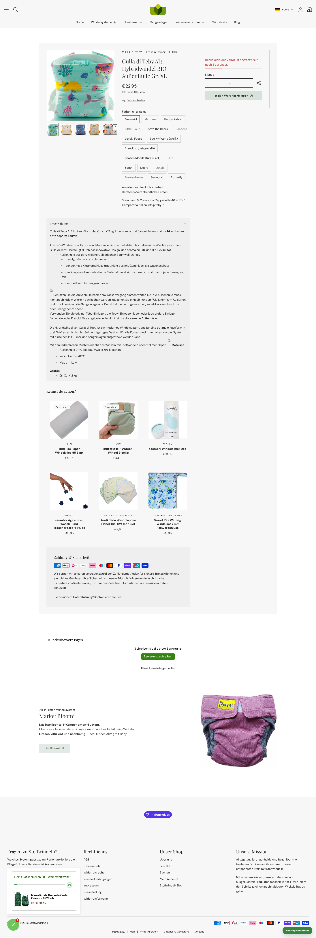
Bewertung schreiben (158, 656)
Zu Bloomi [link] (53, 748)
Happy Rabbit (173, 119)
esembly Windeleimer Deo (168, 449)
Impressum (118, 931)
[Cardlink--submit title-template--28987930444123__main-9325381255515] (69, 420)
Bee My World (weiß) (164, 139)
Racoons (183, 130)
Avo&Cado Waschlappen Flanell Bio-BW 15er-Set (118, 522)
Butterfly (177, 177)
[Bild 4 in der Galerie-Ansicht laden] (95, 129)
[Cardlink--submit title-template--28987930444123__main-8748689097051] (167, 420)
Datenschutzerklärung (176, 931)
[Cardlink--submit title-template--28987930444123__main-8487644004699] (118, 491)
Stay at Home (135, 178)
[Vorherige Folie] (115, 132)
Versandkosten (136, 100)
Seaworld (157, 177)
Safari (129, 168)
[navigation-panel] (6, 9)
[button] (103, 22)
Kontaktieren (102, 597)
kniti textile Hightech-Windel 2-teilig (118, 451)
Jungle (162, 169)
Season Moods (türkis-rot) (142, 158)
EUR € (285, 9)
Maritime (151, 120)
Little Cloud (134, 130)
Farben (134, 112)
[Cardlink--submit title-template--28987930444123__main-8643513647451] (167, 491)
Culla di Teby (132, 52)
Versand (199, 931)
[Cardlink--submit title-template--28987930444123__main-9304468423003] (118, 420)
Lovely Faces (133, 139)
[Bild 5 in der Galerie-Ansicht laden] (108, 129)
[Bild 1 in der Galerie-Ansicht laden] (53, 129)
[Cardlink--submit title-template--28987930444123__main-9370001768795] (69, 491)
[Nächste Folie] (115, 126)
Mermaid (131, 119)
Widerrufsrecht (149, 931)
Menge (209, 75)
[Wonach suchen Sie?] (15, 9)
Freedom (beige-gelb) (140, 148)
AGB (132, 931)
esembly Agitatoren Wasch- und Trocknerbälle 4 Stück (69, 524)
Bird (172, 159)
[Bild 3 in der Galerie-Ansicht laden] (81, 129)
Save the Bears (158, 129)
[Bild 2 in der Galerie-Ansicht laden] (67, 129)
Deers (144, 168)
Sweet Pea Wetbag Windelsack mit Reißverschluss (167, 524)
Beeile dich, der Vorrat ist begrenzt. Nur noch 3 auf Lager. (231, 62)
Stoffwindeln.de (38, 922)
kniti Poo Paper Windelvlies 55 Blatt (69, 451)
